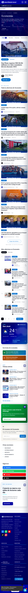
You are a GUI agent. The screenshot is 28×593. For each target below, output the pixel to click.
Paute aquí (19, 579)
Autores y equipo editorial (20, 548)
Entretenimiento (18, 532)
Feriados (3, 554)
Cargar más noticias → (14, 241)
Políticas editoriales (19, 556)
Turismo (16, 538)
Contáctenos (17, 550)
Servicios (4, 543)
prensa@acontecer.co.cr (20, 567)
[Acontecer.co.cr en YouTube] (9, 531)
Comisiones (4, 574)
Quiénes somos (18, 546)
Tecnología (17, 534)
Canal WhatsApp (10, 471)
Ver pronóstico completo (16, 341)
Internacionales (18, 521)
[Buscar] (22, 2)
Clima (2, 548)
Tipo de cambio (4, 546)
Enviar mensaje (18, 575)
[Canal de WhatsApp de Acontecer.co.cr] (6, 531)
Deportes (17, 523)
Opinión (16, 536)
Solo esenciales (6, 590)
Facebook (8, 467)
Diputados (3, 568)
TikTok (7, 478)
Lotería (2, 552)
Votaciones (3, 570)
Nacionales (17, 519)
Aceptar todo (15, 590)
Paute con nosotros (19, 552)
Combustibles (4, 550)
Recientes (4, 252)
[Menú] (25, 2)
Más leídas (10, 252)
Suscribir (23, 436)
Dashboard (3, 566)
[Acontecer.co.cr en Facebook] (2, 531)
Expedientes (4, 572)
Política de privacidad (19, 559)
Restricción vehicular (6, 556)
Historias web (18, 540)
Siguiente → (19, 318)
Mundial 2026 (18, 525)
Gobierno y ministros (6, 578)
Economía (17, 530)
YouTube (8, 474)
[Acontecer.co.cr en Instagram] (6, 535)
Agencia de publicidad (19, 554)
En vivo (3, 576)
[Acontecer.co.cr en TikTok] (2, 535)
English (16, 528)
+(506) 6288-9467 (19, 571)
